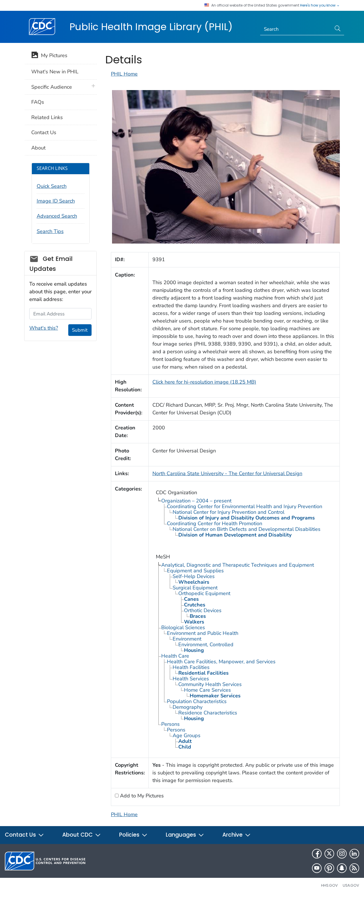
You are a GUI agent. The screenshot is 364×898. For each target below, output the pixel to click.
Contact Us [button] (21, 835)
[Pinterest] (329, 868)
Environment (187, 638)
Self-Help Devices (194, 576)
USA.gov (351, 885)
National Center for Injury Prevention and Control (228, 512)
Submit (80, 330)
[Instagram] (342, 853)
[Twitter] (329, 853)
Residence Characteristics (207, 712)
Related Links (47, 117)
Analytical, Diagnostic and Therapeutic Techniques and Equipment (237, 565)
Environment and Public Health (202, 633)
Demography (187, 707)
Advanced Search (57, 216)
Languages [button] (181, 835)
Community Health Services (210, 684)
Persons (170, 724)
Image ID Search (56, 201)
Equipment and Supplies (195, 570)
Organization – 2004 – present (196, 500)
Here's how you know (318, 5)
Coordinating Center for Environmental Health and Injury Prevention (244, 506)
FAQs (37, 102)
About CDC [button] (78, 835)
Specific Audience (51, 87)
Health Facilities (191, 667)
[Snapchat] (342, 868)
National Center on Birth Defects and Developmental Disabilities (246, 529)
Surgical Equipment (195, 587)
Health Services (191, 678)
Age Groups (186, 735)
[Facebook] (317, 853)
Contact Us (43, 132)
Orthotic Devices (203, 610)
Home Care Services (207, 690)
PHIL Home (124, 73)
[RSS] (354, 868)
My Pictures (52, 55)
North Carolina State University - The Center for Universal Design (227, 473)
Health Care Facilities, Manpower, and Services (221, 661)
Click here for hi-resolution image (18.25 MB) (204, 382)
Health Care (175, 655)
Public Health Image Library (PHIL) (151, 27)
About (38, 147)
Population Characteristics (197, 701)
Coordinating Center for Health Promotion (214, 523)
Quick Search (52, 186)
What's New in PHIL (54, 71)
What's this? (43, 328)
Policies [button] (130, 835)
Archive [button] (233, 835)
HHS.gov (329, 885)
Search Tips (50, 231)
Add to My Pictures (141, 795)
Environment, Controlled (205, 644)
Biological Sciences (183, 627)
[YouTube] (317, 868)
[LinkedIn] (354, 853)
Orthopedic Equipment (204, 593)
